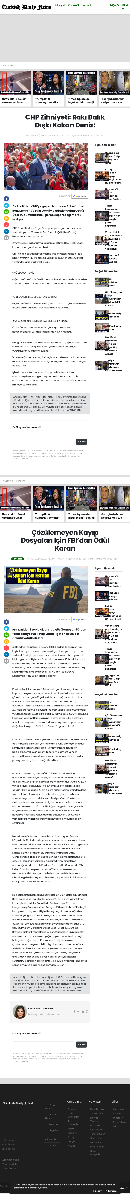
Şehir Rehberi (97, 1146)
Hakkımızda (8, 1140)
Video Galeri (50, 1116)
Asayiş (71, 1128)
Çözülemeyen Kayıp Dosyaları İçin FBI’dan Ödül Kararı (113, 299)
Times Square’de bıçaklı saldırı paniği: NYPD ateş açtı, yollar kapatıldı (113, 215)
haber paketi (7, 1189)
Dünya (71, 1141)
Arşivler (53, 1130)
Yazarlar (53, 1124)
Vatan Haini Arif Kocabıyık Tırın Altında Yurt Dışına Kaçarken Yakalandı (113, 240)
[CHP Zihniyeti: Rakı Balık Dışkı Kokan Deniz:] (46, 166)
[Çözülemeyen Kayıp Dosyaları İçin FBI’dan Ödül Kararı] (46, 589)
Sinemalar (95, 1138)
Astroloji (117, 1126)
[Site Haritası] (3, 1128)
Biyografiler (118, 1117)
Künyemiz (50, 1139)
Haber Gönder (9, 1168)
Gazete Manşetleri (95, 1152)
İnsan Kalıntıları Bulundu (111, 282)
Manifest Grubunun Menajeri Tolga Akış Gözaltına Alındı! (111, 346)
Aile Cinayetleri (73, 1123)
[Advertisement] (65, 38)
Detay (98, 1190)
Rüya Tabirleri (120, 1122)
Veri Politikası (8, 1148)
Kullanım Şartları (10, 1159)
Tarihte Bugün (97, 1134)
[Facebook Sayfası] (3, 1121)
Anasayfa (8, 65)
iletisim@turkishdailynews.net (44, 1014)
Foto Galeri (50, 1107)
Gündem (20, 480)
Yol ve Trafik (96, 1113)
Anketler (117, 1113)
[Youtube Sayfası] (19, 1121)
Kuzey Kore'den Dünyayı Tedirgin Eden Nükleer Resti (113, 176)
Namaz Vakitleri (94, 1119)
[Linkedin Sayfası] (25, 1121)
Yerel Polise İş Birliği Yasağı (113, 315)
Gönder (82, 441)
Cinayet (60, 5)
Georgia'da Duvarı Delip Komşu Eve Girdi (112, 158)
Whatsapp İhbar (10, 1164)
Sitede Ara (118, 1109)
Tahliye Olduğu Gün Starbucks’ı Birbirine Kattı (113, 365)
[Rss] (31, 1121)
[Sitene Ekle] (9, 1128)
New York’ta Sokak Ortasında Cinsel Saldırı (112, 194)
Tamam (112, 1190)
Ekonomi (72, 1133)
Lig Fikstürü (96, 1129)
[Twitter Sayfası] (8, 1121)
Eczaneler (95, 1125)
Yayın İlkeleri (8, 1144)
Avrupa (71, 1145)
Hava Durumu (97, 1109)
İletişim (52, 1145)
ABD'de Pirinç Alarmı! (113, 327)
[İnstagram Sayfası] (14, 1121)
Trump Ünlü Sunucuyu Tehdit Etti (112, 259)
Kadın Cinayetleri (79, 5)
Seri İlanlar (95, 1142)
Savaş (71, 1137)
